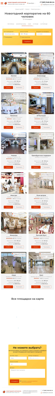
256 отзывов (45, 79)
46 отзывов (45, 278)
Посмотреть (19, 87)
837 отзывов (18, 79)
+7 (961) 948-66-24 (47, 2)
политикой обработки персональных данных (29, 381)
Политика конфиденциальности (30, 391)
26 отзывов (18, 198)
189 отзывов (18, 238)
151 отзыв (45, 119)
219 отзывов (45, 238)
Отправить (14, 381)
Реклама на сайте (27, 392)
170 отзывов (18, 158)
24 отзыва (17, 119)
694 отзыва (45, 198)
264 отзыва (18, 278)
